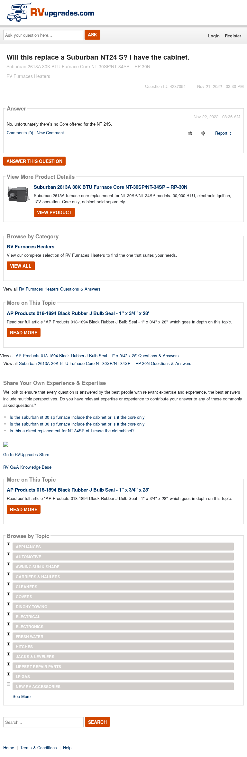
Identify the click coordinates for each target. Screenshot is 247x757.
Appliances (28, 547)
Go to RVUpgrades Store (26, 454)
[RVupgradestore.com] (50, 12)
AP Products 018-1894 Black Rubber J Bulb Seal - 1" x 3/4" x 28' (78, 313)
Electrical (28, 616)
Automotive (28, 557)
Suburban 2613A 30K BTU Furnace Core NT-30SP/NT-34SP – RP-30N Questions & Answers (105, 363)
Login (214, 36)
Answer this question (34, 161)
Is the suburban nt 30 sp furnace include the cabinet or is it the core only (77, 417)
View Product (54, 212)
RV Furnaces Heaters (30, 246)
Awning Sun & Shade (37, 567)
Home (8, 747)
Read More (23, 332)
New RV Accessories (38, 686)
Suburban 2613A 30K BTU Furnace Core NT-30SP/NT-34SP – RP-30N (111, 186)
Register (233, 36)
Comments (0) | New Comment (35, 132)
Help (67, 747)
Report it (223, 133)
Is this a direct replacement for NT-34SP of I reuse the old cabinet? (72, 430)
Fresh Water (29, 636)
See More (22, 696)
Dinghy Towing (31, 606)
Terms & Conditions (38, 747)
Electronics (29, 626)
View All (21, 266)
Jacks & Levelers (35, 656)
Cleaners (26, 586)
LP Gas (23, 676)
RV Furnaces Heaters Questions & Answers (60, 289)
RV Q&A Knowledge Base (27, 467)
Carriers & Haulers (38, 577)
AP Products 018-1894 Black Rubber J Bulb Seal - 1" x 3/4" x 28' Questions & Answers (97, 355)
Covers (24, 596)
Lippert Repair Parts (38, 666)
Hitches (24, 646)
